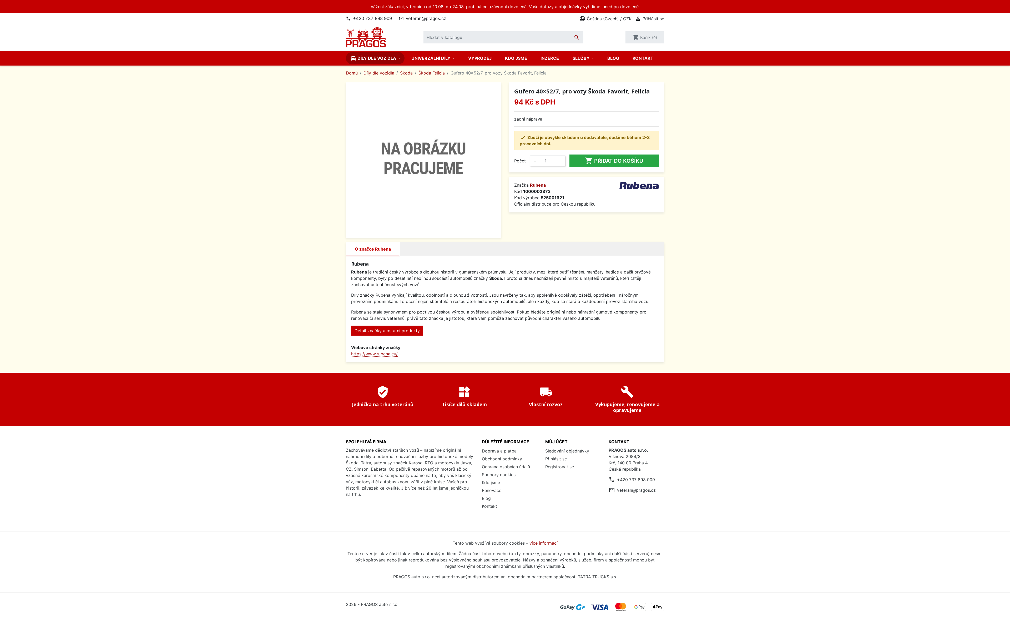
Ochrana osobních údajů (506, 466)
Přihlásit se (556, 458)
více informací (543, 543)
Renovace (491, 490)
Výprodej (480, 58)
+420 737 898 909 (372, 18)
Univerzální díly (431, 58)
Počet (520, 160)
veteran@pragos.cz (426, 18)
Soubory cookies (499, 474)
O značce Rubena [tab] (373, 249)
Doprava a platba (499, 451)
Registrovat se (559, 466)
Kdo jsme (516, 58)
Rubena (538, 185)
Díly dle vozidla (373, 58)
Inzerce (550, 58)
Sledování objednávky (567, 451)
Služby (582, 58)
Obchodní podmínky (502, 458)
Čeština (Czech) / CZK (605, 19)
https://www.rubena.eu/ (374, 353)
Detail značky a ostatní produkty (387, 330)
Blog (613, 58)
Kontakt (643, 58)
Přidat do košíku (614, 161)
